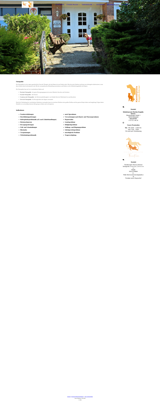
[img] (27, 4)
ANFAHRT (124, 4)
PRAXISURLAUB (113, 4)
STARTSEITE (59, 4)
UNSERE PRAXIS (72, 4)
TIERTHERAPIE (87, 4)
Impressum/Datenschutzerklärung (77, 396)
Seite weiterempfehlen (89, 396)
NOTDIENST (100, 4)
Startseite (69, 396)
